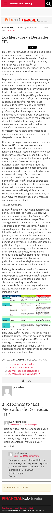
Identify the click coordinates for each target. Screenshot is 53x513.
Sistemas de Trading (21, 3)
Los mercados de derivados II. (23, 370)
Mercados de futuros (12, 27)
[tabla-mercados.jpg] (26, 311)
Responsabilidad (26, 508)
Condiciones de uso (10, 508)
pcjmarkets (10, 30)
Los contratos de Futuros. (21, 367)
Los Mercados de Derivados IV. (24, 373)
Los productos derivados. (21, 364)
